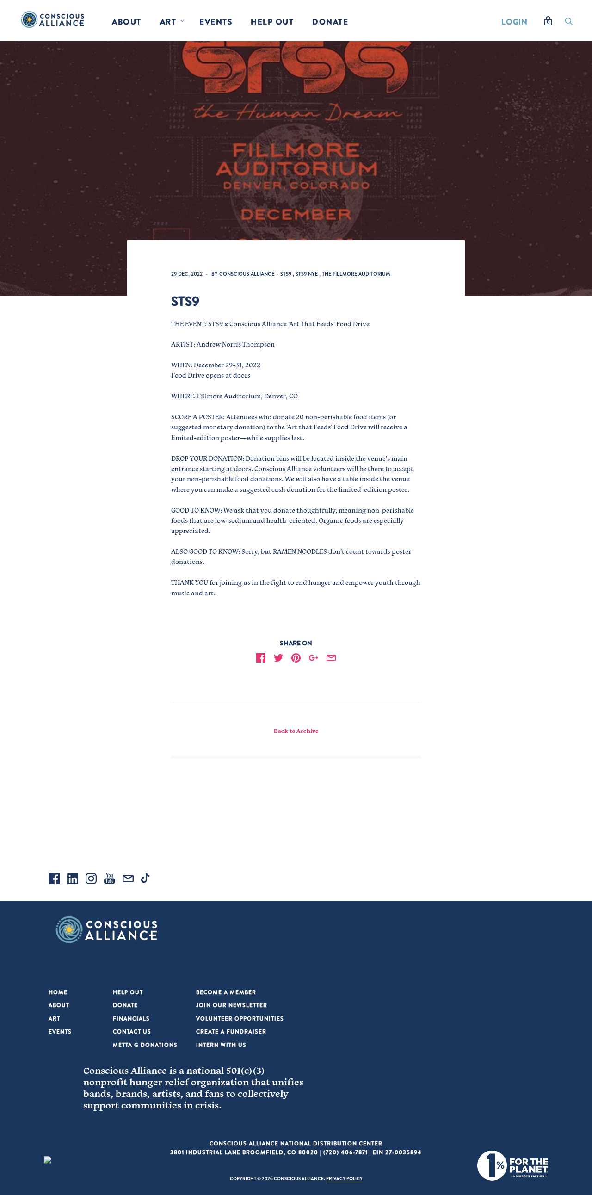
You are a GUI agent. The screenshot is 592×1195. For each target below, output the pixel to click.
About (127, 21)
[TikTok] (146, 880)
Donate (330, 21)
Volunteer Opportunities (240, 1018)
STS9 (285, 274)
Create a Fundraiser (231, 1031)
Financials (131, 1018)
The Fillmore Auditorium (356, 274)
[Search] (569, 23)
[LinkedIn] (72, 880)
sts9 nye (307, 274)
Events (215, 21)
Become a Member (226, 992)
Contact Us (132, 1031)
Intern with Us (221, 1045)
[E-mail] (128, 880)
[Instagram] (91, 880)
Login (514, 21)
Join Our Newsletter (231, 1005)
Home (58, 992)
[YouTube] (109, 880)
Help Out (272, 21)
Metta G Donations (145, 1045)
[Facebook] (54, 880)
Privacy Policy (344, 1178)
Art (168, 21)
